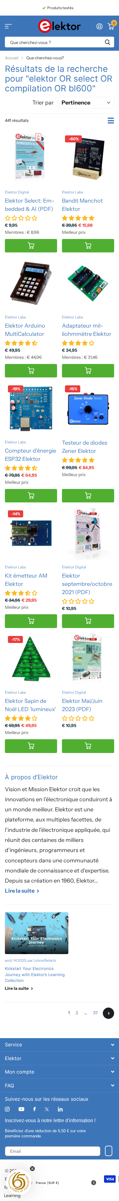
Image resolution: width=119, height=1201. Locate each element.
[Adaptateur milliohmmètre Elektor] (88, 283)
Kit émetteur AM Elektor (26, 579)
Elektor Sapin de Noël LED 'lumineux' (30, 705)
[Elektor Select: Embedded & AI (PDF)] (31, 158)
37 (95, 1013)
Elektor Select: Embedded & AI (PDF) (29, 204)
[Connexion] (99, 26)
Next (108, 1013)
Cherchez (107, 42)
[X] (47, 1109)
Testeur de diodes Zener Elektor (84, 446)
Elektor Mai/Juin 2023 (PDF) (82, 705)
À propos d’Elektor (31, 777)
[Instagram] (7, 1109)
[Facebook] (34, 1109)
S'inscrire (108, 1151)
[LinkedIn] (60, 1109)
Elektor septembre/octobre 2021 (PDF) (87, 584)
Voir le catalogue (8, 26)
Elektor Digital (17, 192)
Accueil (11, 57)
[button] (19, 1182)
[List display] (111, 121)
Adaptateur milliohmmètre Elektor (86, 329)
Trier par (43, 102)
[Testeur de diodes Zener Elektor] (88, 408)
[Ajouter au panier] (31, 246)
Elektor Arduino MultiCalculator (25, 329)
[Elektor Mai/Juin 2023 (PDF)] (88, 659)
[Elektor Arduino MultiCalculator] (31, 283)
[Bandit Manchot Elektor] (88, 158)
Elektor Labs (72, 192)
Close (59, 1044)
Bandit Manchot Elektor (82, 204)
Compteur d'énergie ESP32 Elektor (30, 454)
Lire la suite (20, 890)
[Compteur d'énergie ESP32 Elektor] (31, 408)
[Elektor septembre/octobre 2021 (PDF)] (88, 533)
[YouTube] (21, 1109)
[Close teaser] (32, 1168)
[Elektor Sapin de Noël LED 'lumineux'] (31, 659)
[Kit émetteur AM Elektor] (31, 533)
